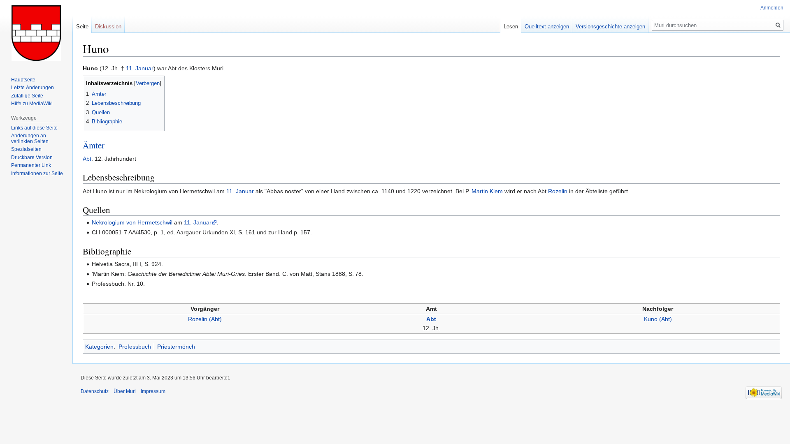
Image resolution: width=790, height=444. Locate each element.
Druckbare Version (32, 157)
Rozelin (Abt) (205, 319)
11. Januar (139, 68)
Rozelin (557, 191)
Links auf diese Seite (34, 128)
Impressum (153, 391)
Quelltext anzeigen (547, 26)
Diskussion (108, 26)
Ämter (94, 145)
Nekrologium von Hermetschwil (132, 222)
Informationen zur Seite (37, 173)
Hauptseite (23, 80)
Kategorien (99, 346)
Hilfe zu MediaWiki (32, 103)
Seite (82, 26)
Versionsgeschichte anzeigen (610, 26)
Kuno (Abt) (658, 319)
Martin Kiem (487, 191)
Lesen (511, 26)
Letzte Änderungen (32, 87)
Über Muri (125, 391)
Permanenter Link (31, 165)
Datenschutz (95, 391)
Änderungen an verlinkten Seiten (30, 138)
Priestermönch (176, 346)
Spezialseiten (26, 149)
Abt (87, 158)
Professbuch (134, 346)
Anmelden (771, 8)
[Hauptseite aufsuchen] (36, 33)
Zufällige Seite (27, 96)
